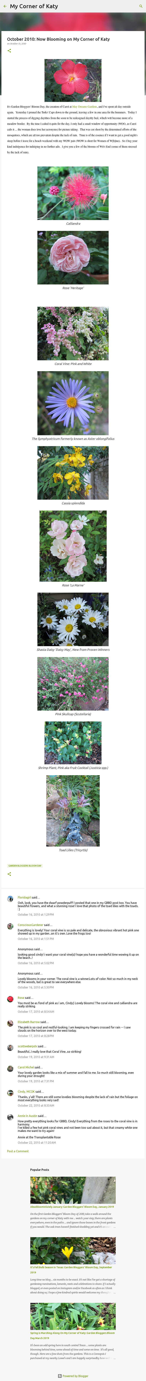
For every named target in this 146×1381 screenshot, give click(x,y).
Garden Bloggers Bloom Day (25, 866)
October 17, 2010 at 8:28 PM (36, 1035)
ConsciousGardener (30, 924)
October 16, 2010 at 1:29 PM (36, 914)
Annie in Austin (27, 1115)
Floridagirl (24, 897)
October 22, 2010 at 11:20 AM (37, 1142)
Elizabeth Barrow (29, 1022)
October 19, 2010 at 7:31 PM (36, 1081)
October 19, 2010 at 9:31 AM (36, 1057)
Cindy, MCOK (26, 1091)
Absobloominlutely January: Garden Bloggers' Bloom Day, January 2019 (72, 1206)
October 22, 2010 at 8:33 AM (36, 1105)
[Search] (63, 6)
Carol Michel (26, 1067)
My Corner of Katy (34, 6)
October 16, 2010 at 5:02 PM (36, 963)
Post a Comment (18, 1151)
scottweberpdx (27, 1046)
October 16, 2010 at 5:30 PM (36, 987)
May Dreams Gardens (84, 106)
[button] (9, 51)
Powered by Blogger (75, 1376)
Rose (21, 997)
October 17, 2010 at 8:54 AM (36, 1011)
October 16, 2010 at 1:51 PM (36, 938)
